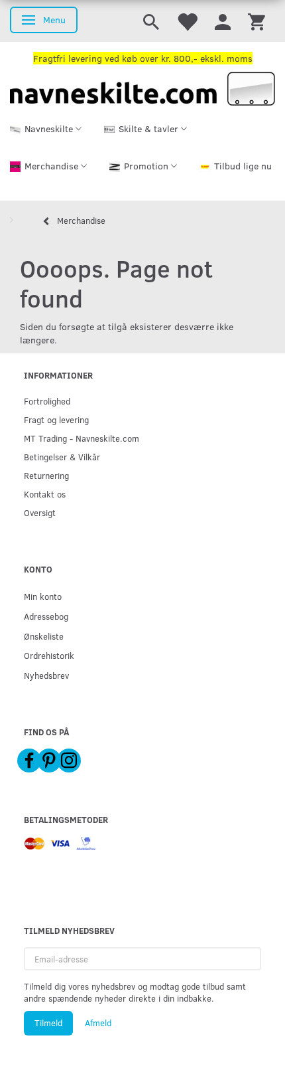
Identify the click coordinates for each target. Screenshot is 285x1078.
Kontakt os (45, 493)
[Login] (223, 21)
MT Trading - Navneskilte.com (81, 438)
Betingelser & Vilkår (62, 456)
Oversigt (40, 512)
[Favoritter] (186, 21)
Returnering (46, 475)
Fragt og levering (56, 419)
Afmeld (98, 1023)
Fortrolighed (47, 400)
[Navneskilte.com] (142, 87)
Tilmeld (48, 1023)
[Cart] (256, 21)
